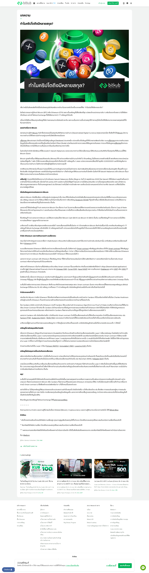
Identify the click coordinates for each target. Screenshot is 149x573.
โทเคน (58, 277)
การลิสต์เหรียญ (115, 516)
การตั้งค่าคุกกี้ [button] (111, 565)
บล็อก (88, 509)
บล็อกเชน (23, 140)
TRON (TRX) (50, 318)
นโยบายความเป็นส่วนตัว (48, 519)
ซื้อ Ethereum (21, 519)
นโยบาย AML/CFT (46, 526)
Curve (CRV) (72, 269)
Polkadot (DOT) (98, 359)
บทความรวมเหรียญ (60, 400)
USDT (116, 269)
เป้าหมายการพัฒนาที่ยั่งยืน (48, 549)
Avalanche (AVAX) (38, 318)
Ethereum (28, 243)
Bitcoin (35, 133)
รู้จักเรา (42, 509)
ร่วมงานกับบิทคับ (115, 513)
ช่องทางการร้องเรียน (70, 516)
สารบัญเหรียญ (114, 522)
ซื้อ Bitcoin (20, 516)
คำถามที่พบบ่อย (68, 509)
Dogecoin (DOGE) (82, 200)
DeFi (27, 269)
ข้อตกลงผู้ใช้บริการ (46, 516)
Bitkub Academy (91, 522)
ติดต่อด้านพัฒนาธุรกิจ (117, 532)
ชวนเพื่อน (20, 526)
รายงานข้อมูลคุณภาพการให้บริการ (98, 526)
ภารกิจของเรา (44, 513)
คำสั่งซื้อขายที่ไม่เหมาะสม (48, 529)
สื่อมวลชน (90, 516)
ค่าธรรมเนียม (114, 526)
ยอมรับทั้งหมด (125, 565)
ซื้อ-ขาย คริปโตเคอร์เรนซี (25, 513)
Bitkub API (90, 519)
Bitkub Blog (114, 410)
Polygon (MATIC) (52, 346)
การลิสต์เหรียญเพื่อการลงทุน (119, 519)
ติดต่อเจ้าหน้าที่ (68, 513)
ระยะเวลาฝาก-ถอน (116, 529)
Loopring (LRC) (81, 346)
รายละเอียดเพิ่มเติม (72, 565)
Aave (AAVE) (82, 269)
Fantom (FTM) (25, 318)
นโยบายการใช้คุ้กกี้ (46, 522)
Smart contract (83, 248)
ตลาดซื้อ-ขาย (21, 509)
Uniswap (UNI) (61, 269)
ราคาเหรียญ (21, 522)
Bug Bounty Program (70, 522)
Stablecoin (105, 269)
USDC (124, 269)
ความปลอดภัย (68, 519)
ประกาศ (89, 513)
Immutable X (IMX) (67, 346)
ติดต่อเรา (113, 509)
